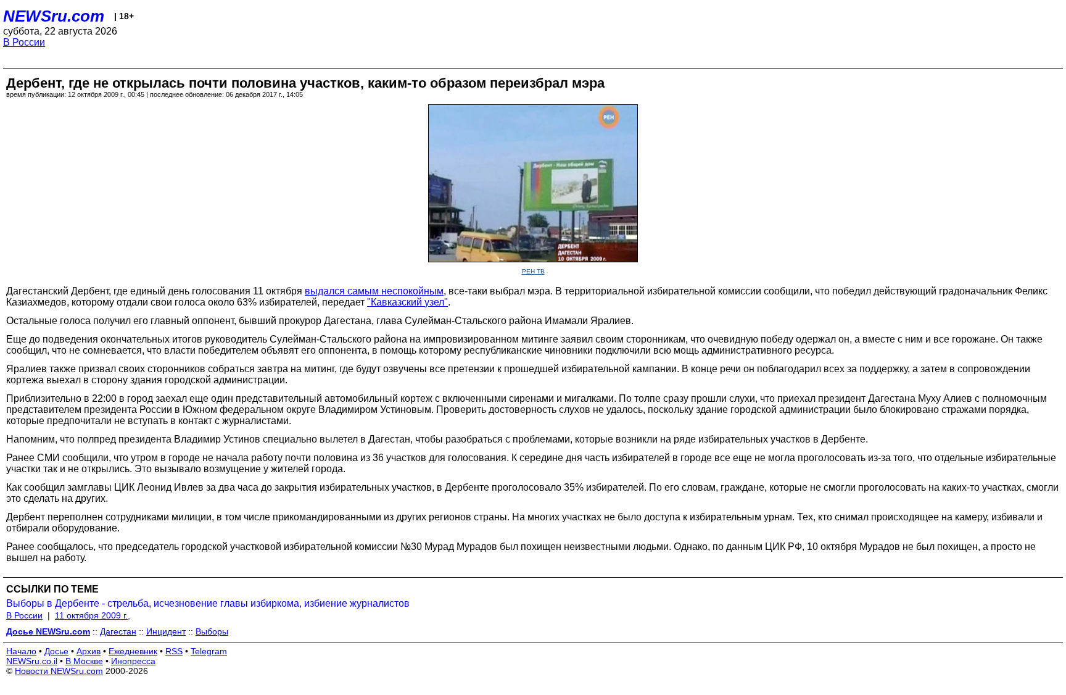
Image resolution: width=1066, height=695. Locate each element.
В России (24, 42)
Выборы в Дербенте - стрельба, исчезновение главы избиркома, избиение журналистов (208, 603)
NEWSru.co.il (31, 661)
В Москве (84, 661)
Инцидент (166, 631)
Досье (56, 651)
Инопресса (133, 661)
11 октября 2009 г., (92, 615)
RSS (174, 651)
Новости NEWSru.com (59, 671)
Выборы (212, 631)
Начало (21, 651)
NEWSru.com (53, 16)
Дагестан (118, 631)
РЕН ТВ (533, 271)
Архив (88, 651)
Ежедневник (133, 651)
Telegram (209, 651)
